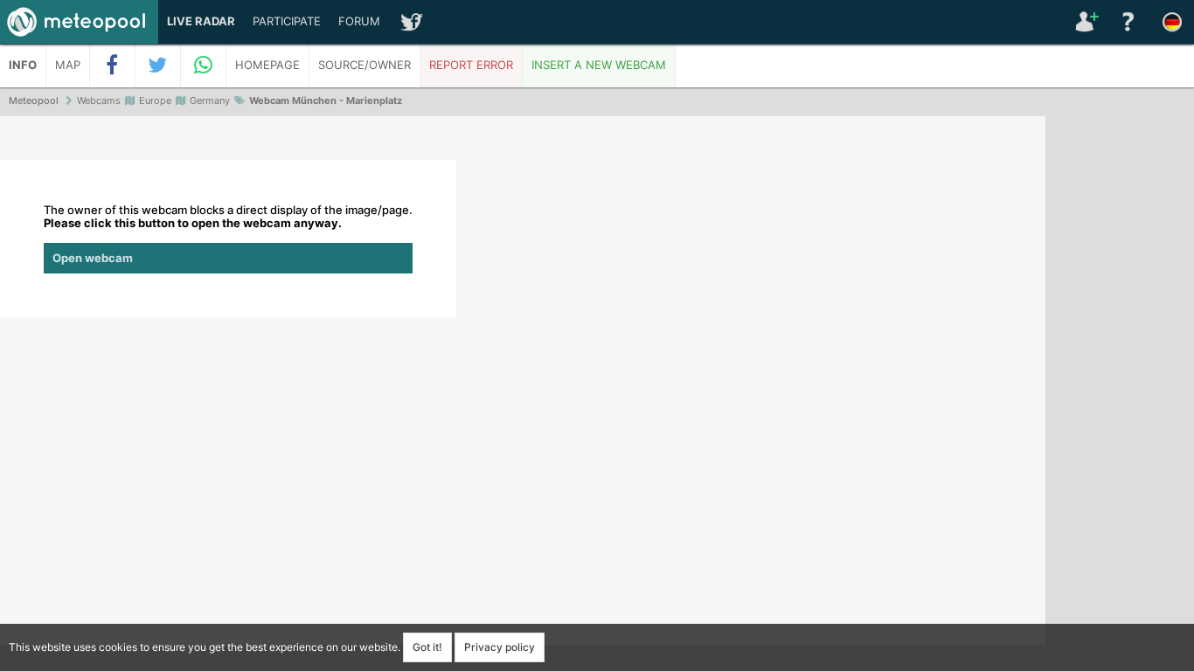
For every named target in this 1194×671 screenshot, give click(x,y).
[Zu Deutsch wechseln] (1172, 22)
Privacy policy (499, 647)
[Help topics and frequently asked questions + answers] (1128, 22)
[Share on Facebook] (112, 65)
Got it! (427, 647)
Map (67, 65)
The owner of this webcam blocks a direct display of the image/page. (228, 234)
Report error (471, 65)
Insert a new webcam (598, 65)
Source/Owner (364, 65)
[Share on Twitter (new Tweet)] (158, 65)
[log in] (1085, 22)
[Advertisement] (1120, 384)
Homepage (267, 65)
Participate (287, 21)
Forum (359, 21)
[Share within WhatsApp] (203, 65)
